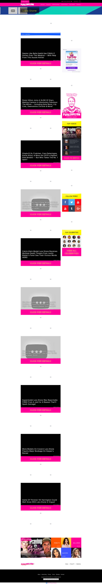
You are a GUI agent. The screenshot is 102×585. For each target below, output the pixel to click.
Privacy (49, 574)
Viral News (72, 4)
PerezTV (48, 4)
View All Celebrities (72, 252)
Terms (53, 574)
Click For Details (40, 63)
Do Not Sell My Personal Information (51, 579)
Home (23, 34)
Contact (62, 574)
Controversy (64, 4)
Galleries (78, 564)
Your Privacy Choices (52, 583)
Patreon (43, 4)
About (39, 574)
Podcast (79, 4)
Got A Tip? (25, 1)
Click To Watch (71, 158)
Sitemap (58, 574)
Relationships (55, 4)
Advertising (44, 574)
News (66, 564)
